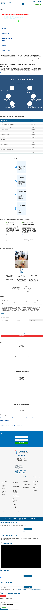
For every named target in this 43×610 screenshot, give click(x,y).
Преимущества (5, 33)
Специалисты (5, 45)
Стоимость (4, 30)
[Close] (0, 569)
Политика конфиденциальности (20, 472)
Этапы (3, 40)
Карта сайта (17, 471)
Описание (4, 28)
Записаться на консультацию (11, 21)
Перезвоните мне (38, 4)
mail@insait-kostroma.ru (21, 461)
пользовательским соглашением (37, 333)
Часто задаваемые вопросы (8, 47)
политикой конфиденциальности (25, 333)
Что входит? (4, 35)
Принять (4, 607)
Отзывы (3, 43)
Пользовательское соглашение (20, 473)
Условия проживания (7, 38)
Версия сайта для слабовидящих (20, 470)
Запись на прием (6, 50)
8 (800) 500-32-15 (37, 1)
